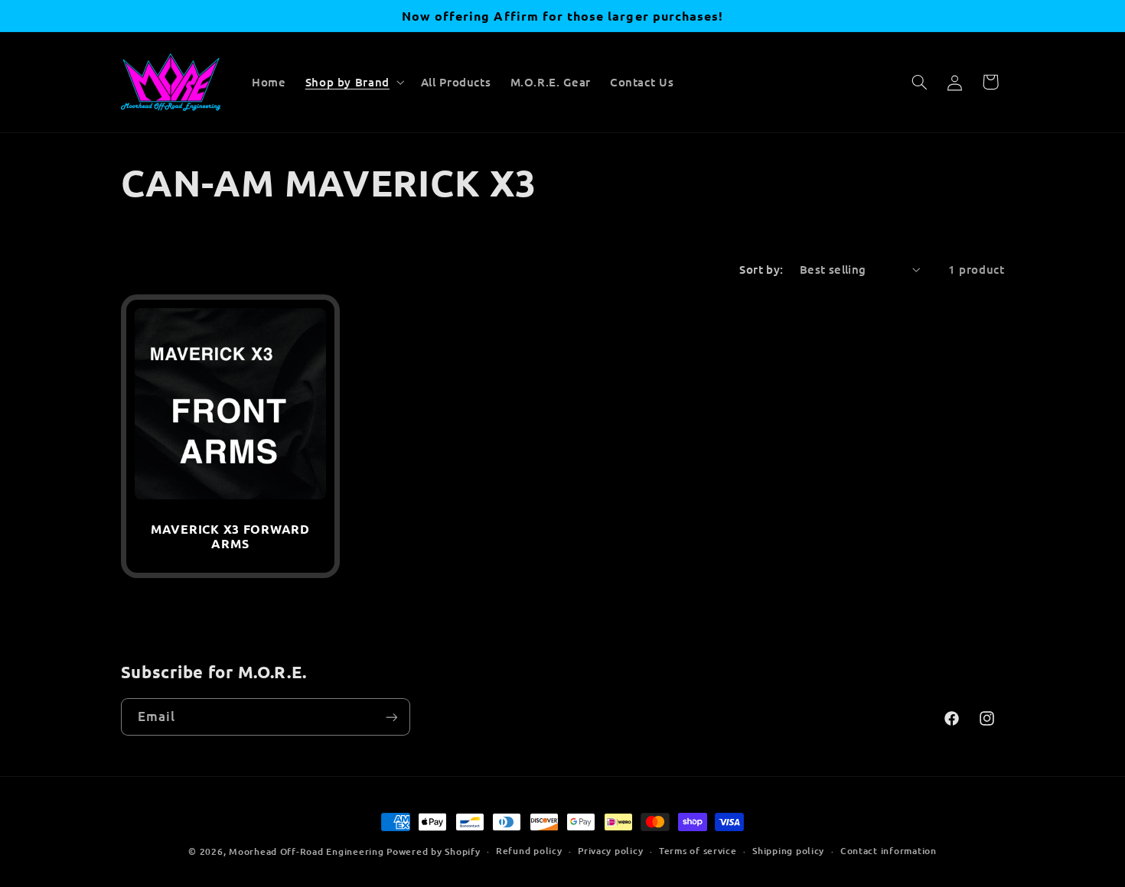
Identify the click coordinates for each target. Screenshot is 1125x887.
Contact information (888, 851)
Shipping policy (788, 851)
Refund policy (529, 851)
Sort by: (761, 269)
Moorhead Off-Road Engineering (306, 851)
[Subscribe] (391, 717)
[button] (353, 82)
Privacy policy (610, 851)
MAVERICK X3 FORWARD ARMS (230, 536)
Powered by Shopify (433, 851)
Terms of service (698, 851)
